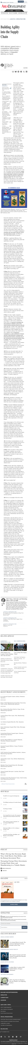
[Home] (9, 1037)
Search (18, 10)
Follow (9, 10)
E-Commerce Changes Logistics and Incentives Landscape (6, 93)
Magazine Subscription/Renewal (9, 992)
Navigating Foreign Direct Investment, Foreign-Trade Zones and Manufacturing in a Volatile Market (14, 863)
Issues (25, 878)
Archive (25, 913)
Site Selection (3, 1011)
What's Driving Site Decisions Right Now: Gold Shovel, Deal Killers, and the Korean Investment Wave (13, 856)
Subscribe (20, 1)
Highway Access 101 (7, 625)
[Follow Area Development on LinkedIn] (2, 1037)
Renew (25, 1)
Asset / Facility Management (6, 1007)
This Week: (13, 920)
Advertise (11, 2)
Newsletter (4, 995)
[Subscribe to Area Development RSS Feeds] (5, 1037)
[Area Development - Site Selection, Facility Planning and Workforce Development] (14, 6)
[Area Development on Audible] (21, 1037)
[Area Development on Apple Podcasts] (13, 1037)
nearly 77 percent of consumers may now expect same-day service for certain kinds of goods (14, 232)
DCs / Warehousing (19, 641)
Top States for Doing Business (6, 1025)
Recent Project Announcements (7, 1013)
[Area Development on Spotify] (17, 1037)
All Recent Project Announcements (8, 783)
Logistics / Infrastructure (18, 19)
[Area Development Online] (13, 1040)
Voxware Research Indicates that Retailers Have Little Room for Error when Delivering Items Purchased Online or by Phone (6, 129)
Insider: (13, 917)
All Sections (26, 13)
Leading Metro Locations (5, 1023)
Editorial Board (22, 13)
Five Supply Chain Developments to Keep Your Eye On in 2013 (13, 613)
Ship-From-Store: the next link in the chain (5, 89)
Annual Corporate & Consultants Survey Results (10, 1021)
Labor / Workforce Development (7, 1009)
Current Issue (4, 997)
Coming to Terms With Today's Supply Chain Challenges (12, 619)
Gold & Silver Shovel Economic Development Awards (11, 1019)
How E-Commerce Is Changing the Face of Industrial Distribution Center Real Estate (6, 97)
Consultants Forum (5, 2)
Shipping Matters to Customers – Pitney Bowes (5, 123)
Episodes (25, 849)
